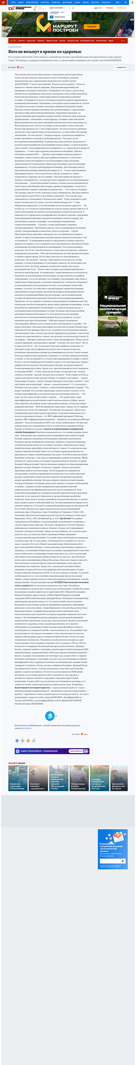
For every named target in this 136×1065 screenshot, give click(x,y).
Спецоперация (32, 2)
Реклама (109, 8)
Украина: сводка (52, 41)
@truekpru (26, 728)
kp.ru (22, 67)
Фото (13, 2)
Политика (45, 2)
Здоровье (95, 2)
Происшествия (101, 41)
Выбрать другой (60, 17)
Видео (20, 2)
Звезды (86, 2)
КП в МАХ (62, 41)
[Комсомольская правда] (19, 8)
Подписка (121, 8)
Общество (55, 2)
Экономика (67, 2)
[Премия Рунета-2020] (38, 8)
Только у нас (30, 41)
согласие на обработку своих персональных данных (110, 865)
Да (51, 17)
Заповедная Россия (87, 41)
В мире (77, 2)
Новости (21, 41)
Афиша (110, 41)
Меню (3, 2)
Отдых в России (72, 41)
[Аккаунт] (132, 2)
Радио (99, 8)
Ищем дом (106, 2)
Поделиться (122, 67)
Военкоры (40, 41)
